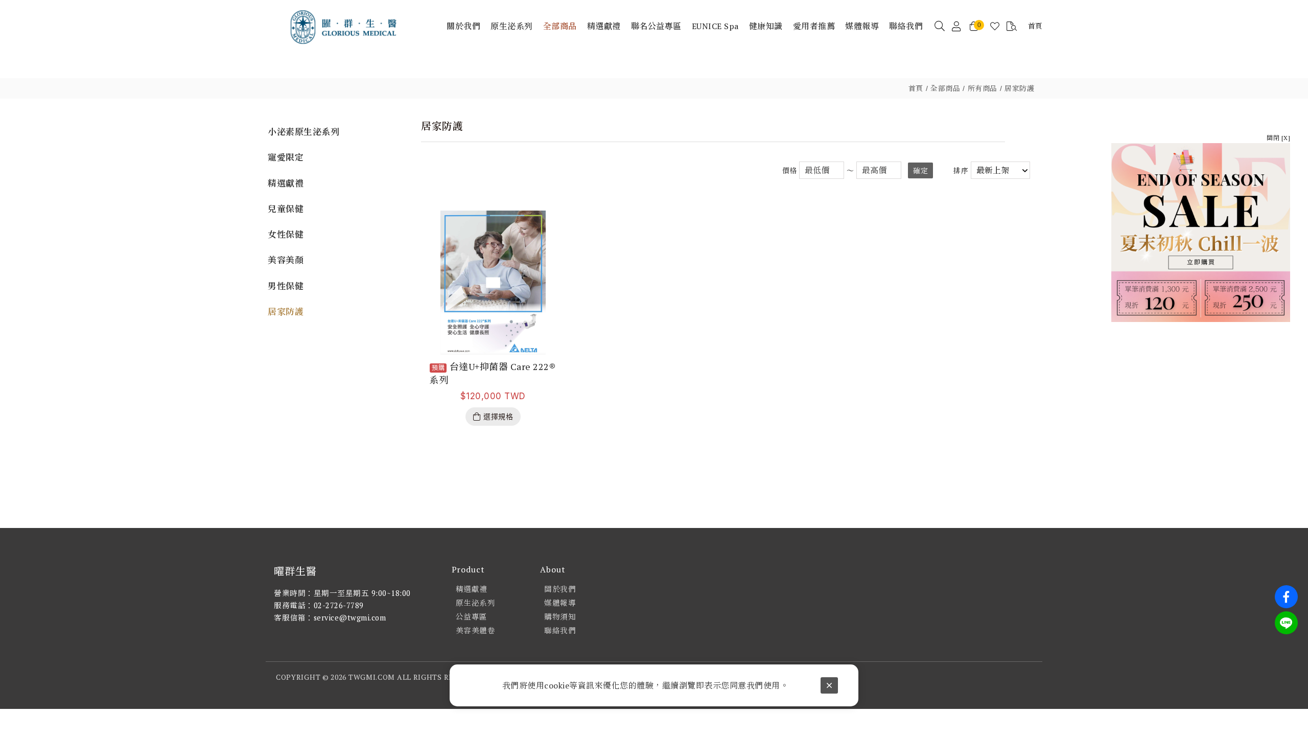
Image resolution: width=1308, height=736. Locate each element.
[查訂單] (1012, 26)
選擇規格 (498, 416)
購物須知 (560, 617)
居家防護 (1019, 88)
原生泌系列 (476, 603)
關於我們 (560, 589)
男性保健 (285, 286)
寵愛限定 (285, 157)
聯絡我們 (560, 630)
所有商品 (982, 88)
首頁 (915, 88)
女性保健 (285, 234)
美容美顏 (285, 260)
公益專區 (471, 617)
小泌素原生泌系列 (303, 131)
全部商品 (945, 88)
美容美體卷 (476, 630)
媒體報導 (560, 603)
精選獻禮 (285, 183)
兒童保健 (285, 209)
